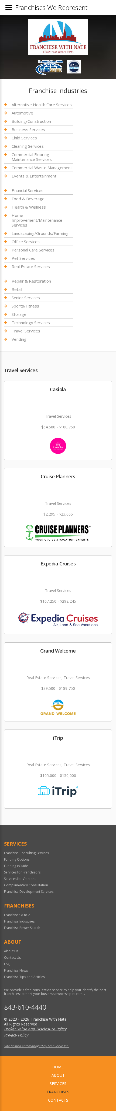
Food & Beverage (28, 198)
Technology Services (31, 322)
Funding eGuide (16, 866)
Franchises (58, 1091)
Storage (19, 314)
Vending (19, 339)
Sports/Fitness (25, 306)
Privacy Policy (16, 1035)
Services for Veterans (20, 878)
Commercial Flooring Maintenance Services (32, 157)
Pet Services (23, 258)
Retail (17, 289)
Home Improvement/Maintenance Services (37, 220)
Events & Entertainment (34, 176)
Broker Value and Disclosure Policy (35, 1028)
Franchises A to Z (17, 915)
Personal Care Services (33, 250)
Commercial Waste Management (42, 167)
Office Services (26, 241)
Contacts (58, 1100)
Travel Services (26, 331)
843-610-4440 (25, 1007)
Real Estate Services (31, 266)
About (58, 1075)
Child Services (24, 137)
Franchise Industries (19, 921)
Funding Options (16, 859)
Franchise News (16, 970)
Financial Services (27, 190)
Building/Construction (31, 121)
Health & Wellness (29, 207)
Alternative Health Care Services (42, 104)
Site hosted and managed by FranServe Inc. (36, 1046)
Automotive (22, 113)
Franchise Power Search (22, 927)
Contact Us (12, 957)
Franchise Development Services (28, 891)
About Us (11, 951)
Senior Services (26, 297)
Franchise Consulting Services (26, 853)
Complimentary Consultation (26, 885)
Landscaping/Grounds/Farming (40, 233)
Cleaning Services (28, 146)
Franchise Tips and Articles (24, 977)
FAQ (7, 964)
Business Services (28, 129)
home (58, 1066)
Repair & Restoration (31, 281)
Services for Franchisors (22, 872)
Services (58, 1083)
